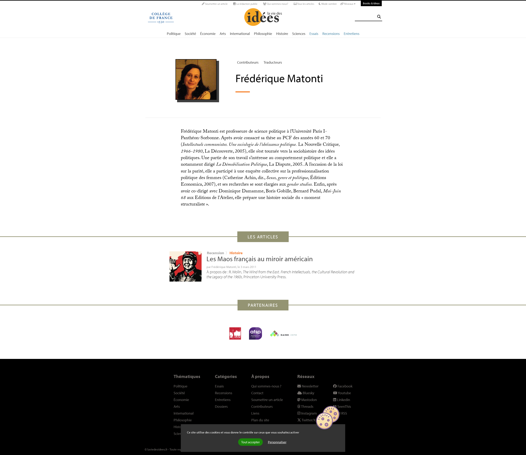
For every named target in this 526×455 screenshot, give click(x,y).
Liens (255, 413)
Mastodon (308, 399)
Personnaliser (277, 442)
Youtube (344, 393)
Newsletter (309, 386)
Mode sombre (329, 3)
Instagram (308, 413)
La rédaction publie (246, 3)
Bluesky (308, 393)
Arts (223, 33)
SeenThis (344, 406)
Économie (208, 33)
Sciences (298, 33)
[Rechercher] (379, 16)
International (240, 33)
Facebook (344, 386)
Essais (313, 33)
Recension (215, 252)
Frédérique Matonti (223, 267)
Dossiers (221, 406)
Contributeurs (247, 62)
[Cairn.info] (283, 333)
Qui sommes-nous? (277, 3)
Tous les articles (305, 3)
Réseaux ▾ (349, 3)
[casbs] (235, 333)
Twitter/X (308, 420)
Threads (306, 406)
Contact (257, 393)
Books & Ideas (371, 3)
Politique (174, 33)
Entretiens (351, 33)
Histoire (282, 33)
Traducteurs (273, 62)
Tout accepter (250, 442)
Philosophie (263, 33)
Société (190, 33)
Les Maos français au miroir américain (259, 258)
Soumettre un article (216, 3)
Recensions (331, 33)
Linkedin (343, 399)
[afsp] (255, 333)
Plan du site (260, 420)
